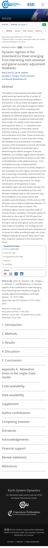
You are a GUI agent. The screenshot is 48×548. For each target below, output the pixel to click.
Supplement (10, 256)
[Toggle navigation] (42, 4)
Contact (10, 542)
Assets (17, 31)
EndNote (8, 264)
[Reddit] (10, 273)
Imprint (20, 542)
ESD (31, 4)
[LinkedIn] (21, 273)
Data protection (32, 542)
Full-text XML (10, 253)
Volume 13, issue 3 (19, 24)
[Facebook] (16, 273)
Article (9, 31)
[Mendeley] (5, 273)
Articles (5, 24)
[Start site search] (44, 24)
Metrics (39, 31)
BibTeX (8, 260)
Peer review (28, 31)
